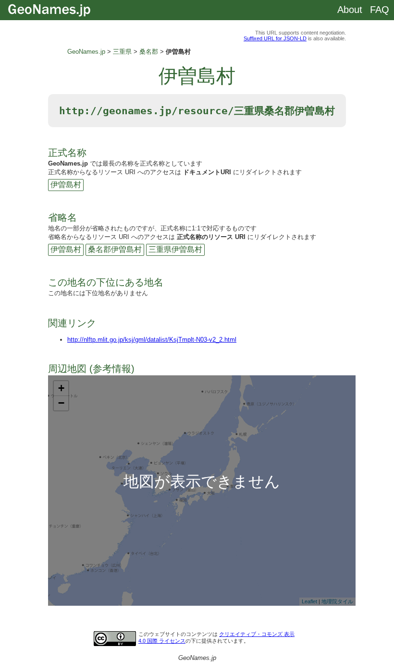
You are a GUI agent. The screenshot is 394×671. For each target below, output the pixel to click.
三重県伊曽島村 (175, 249)
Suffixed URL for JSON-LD (275, 38)
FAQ (379, 9)
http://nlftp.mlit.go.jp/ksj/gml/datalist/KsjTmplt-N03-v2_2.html (151, 339)
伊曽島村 (65, 184)
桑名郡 (148, 51)
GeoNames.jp (86, 51)
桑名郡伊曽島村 (115, 249)
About (349, 9)
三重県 (122, 51)
